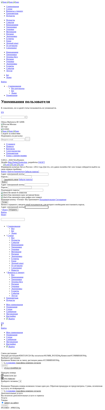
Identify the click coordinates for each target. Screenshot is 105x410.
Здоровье (10, 29)
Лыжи (9, 77)
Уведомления (12, 314)
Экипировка (11, 36)
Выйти (11, 319)
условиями (10, 363)
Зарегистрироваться (16, 171)
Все (12, 228)
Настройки (11, 316)
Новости (15, 270)
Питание (10, 34)
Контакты (10, 149)
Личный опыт (12, 43)
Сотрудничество (13, 151)
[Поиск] (26, 117)
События (10, 22)
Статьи (9, 9)
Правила (10, 146)
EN (2, 112)
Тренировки (11, 27)
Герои (8, 41)
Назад (5, 210)
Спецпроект (11, 48)
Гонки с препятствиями (16, 156)
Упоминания (11, 95)
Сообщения (11, 311)
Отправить (13, 210)
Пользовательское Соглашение (52, 199)
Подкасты (10, 16)
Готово (4, 202)
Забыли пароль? (32, 171)
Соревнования (12, 6)
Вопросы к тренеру (14, 11)
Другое (9, 71)
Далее (4, 365)
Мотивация (11, 32)
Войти (4, 82)
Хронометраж (12, 13)
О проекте (10, 144)
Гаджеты (10, 39)
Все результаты (17, 88)
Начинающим (12, 25)
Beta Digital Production (17, 162)
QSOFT (41, 162)
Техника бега (12, 57)
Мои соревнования (14, 305)
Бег (7, 75)
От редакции (11, 45)
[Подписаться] (27, 139)
